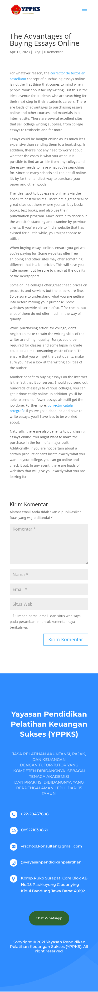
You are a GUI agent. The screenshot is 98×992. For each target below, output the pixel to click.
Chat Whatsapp (49, 918)
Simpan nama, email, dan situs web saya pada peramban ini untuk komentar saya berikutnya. (45, 622)
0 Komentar (53, 52)
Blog (37, 52)
